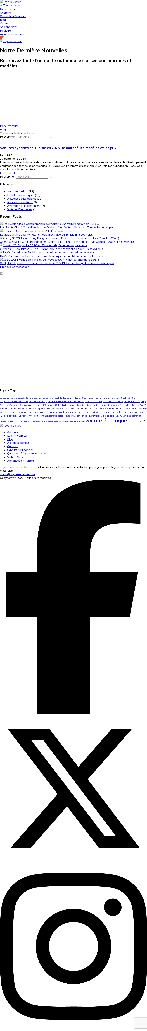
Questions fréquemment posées (27, 453)
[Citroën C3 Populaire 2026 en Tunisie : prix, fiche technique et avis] (43, 245)
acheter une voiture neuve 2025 (14, 398)
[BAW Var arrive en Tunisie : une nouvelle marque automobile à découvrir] (47, 252)
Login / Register (17, 435)
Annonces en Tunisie (20, 460)
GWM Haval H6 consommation (20, 405)
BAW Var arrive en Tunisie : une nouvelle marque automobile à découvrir (46, 256)
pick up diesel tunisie (74, 412)
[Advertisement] (73, 97)
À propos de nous (18, 442)
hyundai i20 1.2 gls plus (57, 405)
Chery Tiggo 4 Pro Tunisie (93, 398)
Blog (3, 19)
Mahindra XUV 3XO (9, 408)
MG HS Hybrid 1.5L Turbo (116, 408)
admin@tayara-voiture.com (17, 474)
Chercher (6, 12)
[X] (73, 861)
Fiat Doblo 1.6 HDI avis (113, 401)
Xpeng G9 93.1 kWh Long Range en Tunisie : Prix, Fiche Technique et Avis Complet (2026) (58, 241)
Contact (5, 23)
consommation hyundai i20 (72, 401)
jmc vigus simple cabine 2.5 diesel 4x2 (115, 405)
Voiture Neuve (16, 457)
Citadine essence (113, 398)
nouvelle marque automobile (52, 412)
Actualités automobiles (21, 198)
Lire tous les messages (14, 266)
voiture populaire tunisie (74, 421)
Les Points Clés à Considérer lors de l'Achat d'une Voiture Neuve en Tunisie (48, 227)
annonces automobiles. (38, 398)
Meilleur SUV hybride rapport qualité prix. (36, 408)
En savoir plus (9, 173)
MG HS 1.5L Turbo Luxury (92, 408)
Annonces (13, 432)
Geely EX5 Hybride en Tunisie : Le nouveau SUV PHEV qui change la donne (48, 263)
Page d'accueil (9, 126)
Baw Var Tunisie (74, 398)
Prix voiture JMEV (15, 416)
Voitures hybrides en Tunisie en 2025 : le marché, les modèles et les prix (58, 148)
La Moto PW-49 (139, 405)
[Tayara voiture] (11, 2)
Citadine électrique (129, 398)
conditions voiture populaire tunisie (44, 401)
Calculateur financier (13, 16)
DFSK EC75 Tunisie (93, 401)
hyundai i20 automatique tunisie (83, 405)
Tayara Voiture (94, 416)
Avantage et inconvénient (24, 205)
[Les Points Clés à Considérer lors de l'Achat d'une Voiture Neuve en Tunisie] (49, 224)
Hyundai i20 (40, 405)
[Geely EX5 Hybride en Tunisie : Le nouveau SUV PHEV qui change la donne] (49, 259)
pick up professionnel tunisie (97, 412)
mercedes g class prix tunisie (68, 408)
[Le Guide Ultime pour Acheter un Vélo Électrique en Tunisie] (38, 231)
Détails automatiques (20, 195)
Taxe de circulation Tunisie (75, 416)
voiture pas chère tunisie (52, 421)
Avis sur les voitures (20, 202)
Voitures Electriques (19, 209)
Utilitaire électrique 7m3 (111, 416)
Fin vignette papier (132, 401)
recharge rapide (56, 416)
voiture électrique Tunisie (115, 420)
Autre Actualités (17, 191)
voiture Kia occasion (31, 421)
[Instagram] (73, 1029)
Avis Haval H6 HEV (57, 398)
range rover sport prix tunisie (36, 416)
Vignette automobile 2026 (11, 421)
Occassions (7, 9)
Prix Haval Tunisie (118, 412)
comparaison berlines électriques (14, 401)
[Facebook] (73, 713)
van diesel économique (132, 416)
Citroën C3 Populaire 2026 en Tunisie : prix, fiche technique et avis (42, 249)
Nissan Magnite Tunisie (29, 412)
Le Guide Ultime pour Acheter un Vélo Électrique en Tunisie (37, 234)
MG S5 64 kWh (135, 408)
